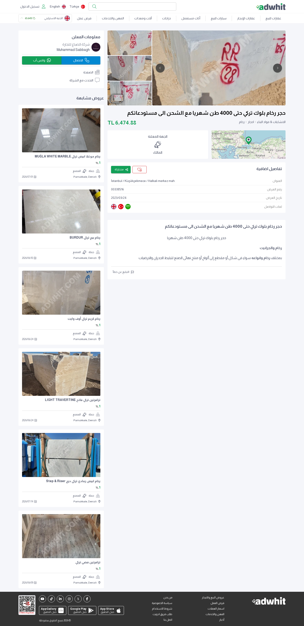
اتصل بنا (168, 619)
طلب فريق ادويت (162, 614)
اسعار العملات (216, 608)
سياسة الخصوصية (162, 603)
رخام (242, 122)
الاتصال (78, 60)
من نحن (167, 597)
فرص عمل (84, 18)
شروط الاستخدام (162, 608)
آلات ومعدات (143, 18)
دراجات (166, 18)
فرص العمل (217, 603)
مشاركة (119, 169)
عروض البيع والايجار (213, 597)
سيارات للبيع (219, 18)
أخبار (221, 619)
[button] (249, 141)
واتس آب (39, 60)
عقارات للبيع (273, 18)
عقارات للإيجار (246, 18)
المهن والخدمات (113, 18)
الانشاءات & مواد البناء (271, 122)
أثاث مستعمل (190, 18)
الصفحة (88, 72)
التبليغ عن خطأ (121, 272)
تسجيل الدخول (29, 6)
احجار (251, 122)
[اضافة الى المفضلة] (139, 169)
